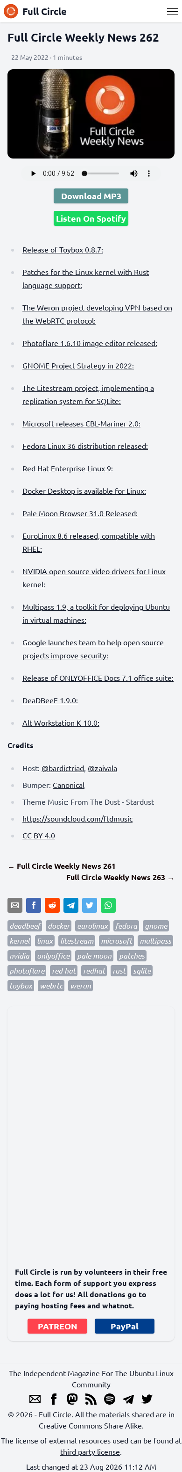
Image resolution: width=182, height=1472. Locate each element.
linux (45, 940)
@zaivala (102, 767)
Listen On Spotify (91, 218)
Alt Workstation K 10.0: (60, 722)
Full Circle (44, 11)
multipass (155, 940)
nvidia (19, 955)
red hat (64, 970)
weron (80, 985)
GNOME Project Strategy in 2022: (78, 365)
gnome (156, 926)
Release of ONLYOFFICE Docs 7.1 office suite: (98, 677)
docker (59, 926)
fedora (126, 926)
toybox (20, 985)
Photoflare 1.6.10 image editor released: (89, 342)
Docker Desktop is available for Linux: (84, 490)
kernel (19, 940)
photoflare (26, 970)
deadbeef (24, 926)
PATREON (57, 1325)
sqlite (142, 970)
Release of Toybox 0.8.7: (62, 249)
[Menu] (172, 11)
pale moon (94, 955)
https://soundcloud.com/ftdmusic (77, 818)
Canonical (68, 784)
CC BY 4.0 (38, 835)
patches (132, 955)
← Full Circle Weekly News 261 (61, 866)
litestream (76, 940)
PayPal (125, 1325)
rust (119, 970)
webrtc (51, 985)
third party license (90, 1451)
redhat (94, 970)
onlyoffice (53, 955)
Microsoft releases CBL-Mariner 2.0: (81, 423)
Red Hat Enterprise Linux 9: (67, 468)
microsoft (116, 940)
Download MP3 (91, 195)
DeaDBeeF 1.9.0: (50, 700)
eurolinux (92, 926)
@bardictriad (63, 767)
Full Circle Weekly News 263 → (120, 877)
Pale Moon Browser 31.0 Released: (80, 513)
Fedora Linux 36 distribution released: (85, 445)
